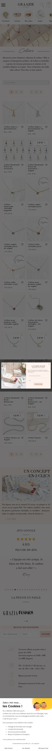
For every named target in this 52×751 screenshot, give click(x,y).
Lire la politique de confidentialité (14, 739)
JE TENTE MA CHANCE (38, 384)
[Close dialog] (49, 364)
